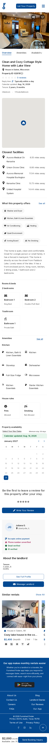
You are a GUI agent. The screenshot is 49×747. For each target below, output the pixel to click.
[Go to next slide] (45, 44)
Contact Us (11, 700)
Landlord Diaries (37, 700)
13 (24, 463)
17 (6, 468)
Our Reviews (37, 704)
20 (24, 468)
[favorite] (33, 604)
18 (12, 468)
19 (18, 468)
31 (6, 478)
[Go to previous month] (38, 441)
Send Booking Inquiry (32, 740)
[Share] (33, 17)
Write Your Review (25, 510)
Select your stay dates (12, 431)
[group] (20, 634)
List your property (26, 6)
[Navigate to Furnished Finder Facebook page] (18, 728)
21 (30, 468)
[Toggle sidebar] (43, 6)
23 (43, 468)
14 (31, 463)
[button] (37, 431)
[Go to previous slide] (36, 44)
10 (6, 463)
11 (12, 463)
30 (43, 473)
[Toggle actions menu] (42, 727)
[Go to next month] (44, 441)
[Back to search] (4, 17)
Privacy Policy (33, 722)
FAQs (11, 709)
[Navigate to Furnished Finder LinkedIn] (31, 728)
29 (37, 473)
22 (37, 468)
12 (18, 463)
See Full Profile (23, 576)
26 (18, 473)
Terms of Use (15, 722)
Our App (37, 709)
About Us (11, 695)
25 (12, 473)
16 (43, 463)
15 (37, 463)
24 (6, 473)
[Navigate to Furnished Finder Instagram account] (24, 728)
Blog (37, 695)
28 (31, 473)
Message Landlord (25, 584)
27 (24, 473)
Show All (40, 594)
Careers (11, 704)
